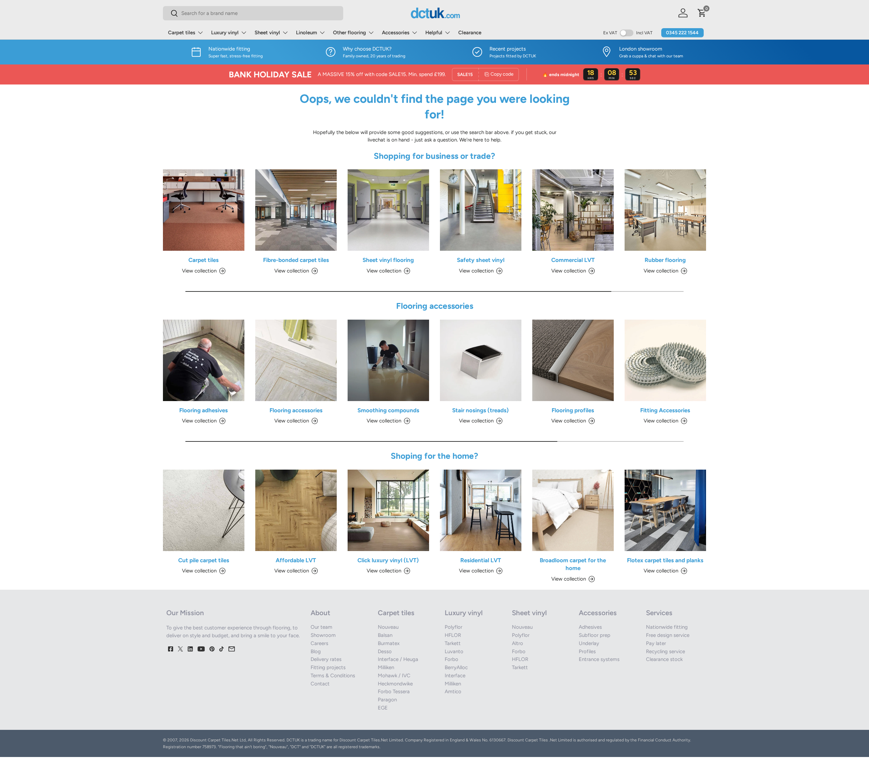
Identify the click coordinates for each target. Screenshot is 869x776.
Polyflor (453, 627)
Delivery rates (326, 659)
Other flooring (349, 33)
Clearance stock (664, 659)
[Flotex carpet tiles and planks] (665, 510)
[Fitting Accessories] (665, 360)
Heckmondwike (395, 684)
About (320, 613)
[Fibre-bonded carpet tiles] (296, 210)
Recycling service (665, 651)
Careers (319, 643)
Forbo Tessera (394, 691)
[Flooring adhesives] (203, 360)
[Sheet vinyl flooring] (388, 210)
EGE (383, 708)
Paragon (387, 700)
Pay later (656, 643)
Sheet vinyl (267, 33)
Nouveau (388, 627)
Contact (320, 684)
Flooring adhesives (203, 410)
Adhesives (590, 627)
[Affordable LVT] (296, 510)
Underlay (589, 643)
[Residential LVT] (480, 510)
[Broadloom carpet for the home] (573, 510)
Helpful (433, 33)
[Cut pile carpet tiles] (203, 510)
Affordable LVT (296, 560)
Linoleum (306, 33)
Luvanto (454, 651)
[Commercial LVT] (573, 210)
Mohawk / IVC (394, 676)
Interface (455, 676)
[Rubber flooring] (665, 210)
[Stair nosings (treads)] (480, 360)
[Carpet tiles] (203, 210)
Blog (316, 651)
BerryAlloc (456, 667)
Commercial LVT (573, 260)
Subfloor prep (594, 635)
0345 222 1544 (682, 33)
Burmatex (389, 643)
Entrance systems (599, 659)
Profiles (587, 651)
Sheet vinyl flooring (388, 260)
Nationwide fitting (667, 627)
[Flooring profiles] (573, 360)
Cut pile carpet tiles (203, 560)
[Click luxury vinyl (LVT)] (388, 510)
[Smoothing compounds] (388, 360)
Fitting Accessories (665, 410)
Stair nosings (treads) (480, 410)
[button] (702, 12)
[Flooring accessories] (296, 360)
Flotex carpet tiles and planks (665, 560)
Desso (385, 651)
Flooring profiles (573, 410)
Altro (517, 643)
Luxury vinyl (225, 33)
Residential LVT (480, 560)
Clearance (469, 33)
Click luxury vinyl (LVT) (388, 560)
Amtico (453, 691)
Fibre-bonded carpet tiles (296, 260)
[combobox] (253, 13)
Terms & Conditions (333, 676)
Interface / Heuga (398, 659)
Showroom (323, 635)
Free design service (667, 635)
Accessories (395, 33)
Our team (321, 627)
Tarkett (453, 643)
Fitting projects (328, 667)
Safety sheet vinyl (480, 260)
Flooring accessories (296, 410)
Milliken (386, 667)
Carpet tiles (181, 33)
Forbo (451, 659)
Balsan (385, 635)
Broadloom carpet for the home (573, 564)
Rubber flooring (665, 260)
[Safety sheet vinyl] (480, 210)
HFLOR (453, 635)
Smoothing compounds (388, 410)
